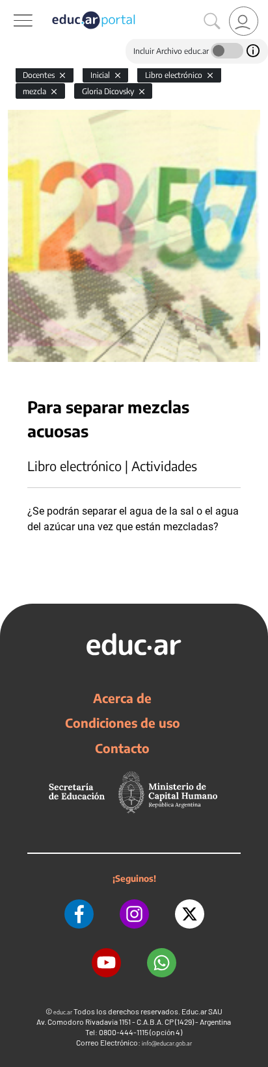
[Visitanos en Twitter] (189, 914)
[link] (243, 21)
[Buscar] (212, 21)
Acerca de (122, 698)
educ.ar (62, 1012)
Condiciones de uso (122, 722)
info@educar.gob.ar (167, 1043)
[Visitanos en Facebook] (79, 914)
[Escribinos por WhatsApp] (161, 963)
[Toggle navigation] (11, 7)
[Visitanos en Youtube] (106, 963)
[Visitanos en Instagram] (134, 914)
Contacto (122, 748)
